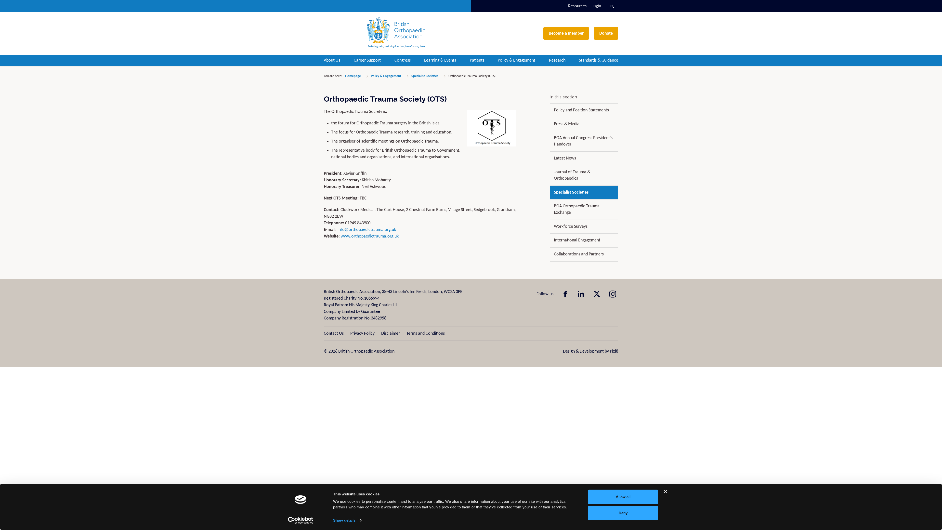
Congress (402, 60)
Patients (477, 60)
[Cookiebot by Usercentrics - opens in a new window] (300, 520)
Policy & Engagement (516, 60)
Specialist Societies (424, 76)
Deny (623, 513)
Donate (606, 33)
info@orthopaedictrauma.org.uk (367, 229)
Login (596, 6)
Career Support (367, 60)
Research (557, 60)
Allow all (623, 497)
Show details (344, 520)
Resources (577, 6)
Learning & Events (440, 60)
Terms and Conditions (425, 333)
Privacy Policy (362, 333)
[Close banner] (665, 491)
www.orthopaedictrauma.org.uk (370, 236)
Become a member (566, 33)
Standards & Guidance (598, 60)
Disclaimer (390, 333)
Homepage (353, 76)
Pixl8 (614, 351)
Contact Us (334, 333)
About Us (332, 60)
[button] (612, 6)
